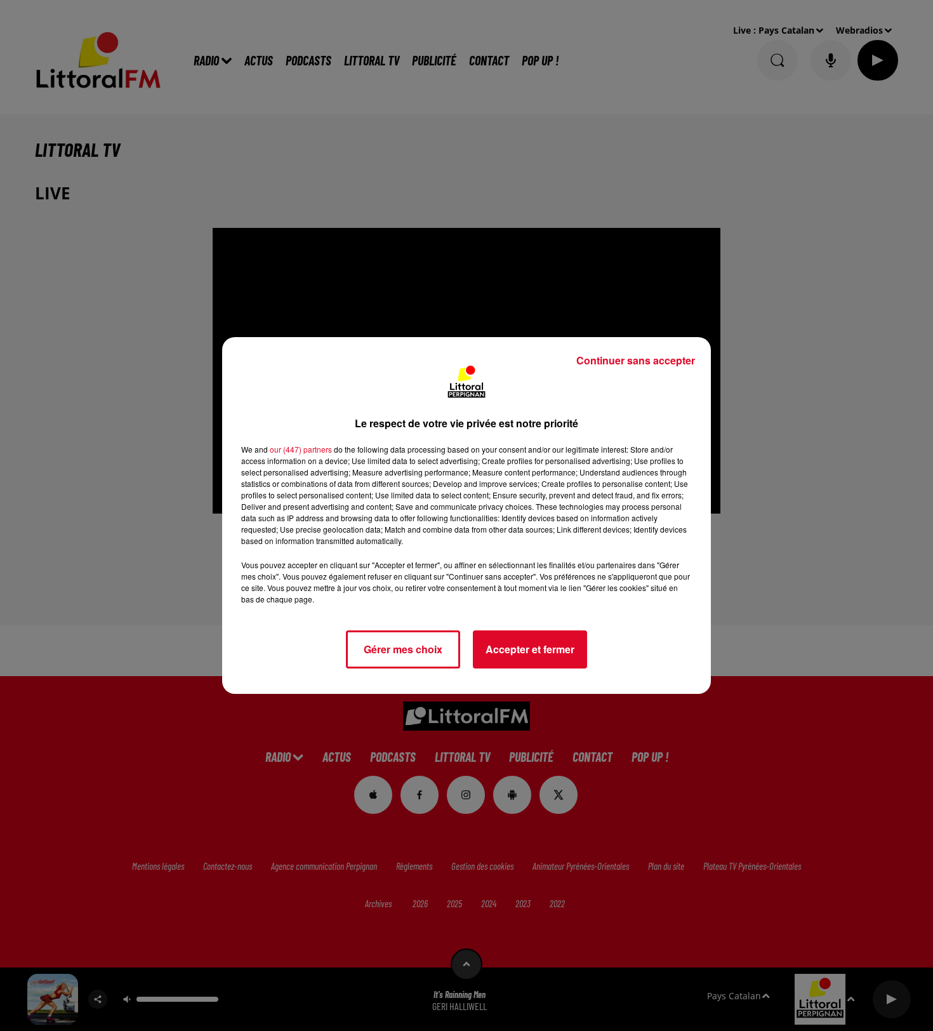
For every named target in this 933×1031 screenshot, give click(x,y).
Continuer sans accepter (635, 360)
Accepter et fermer (530, 649)
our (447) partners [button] (301, 449)
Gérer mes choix (403, 649)
